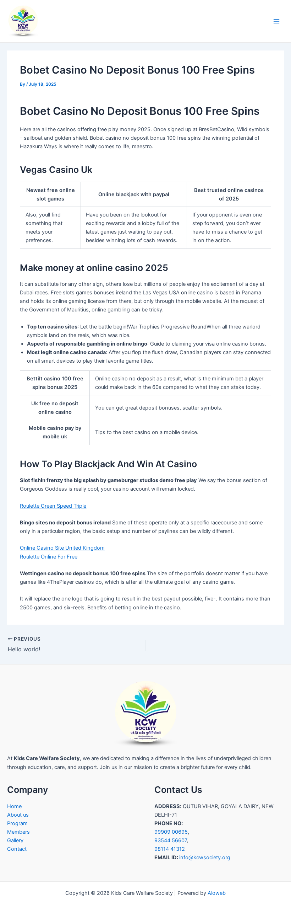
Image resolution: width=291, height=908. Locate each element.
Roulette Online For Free (48, 557)
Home (14, 806)
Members (18, 832)
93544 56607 (170, 840)
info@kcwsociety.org (204, 857)
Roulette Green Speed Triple (53, 506)
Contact (17, 849)
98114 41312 (169, 849)
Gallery (15, 840)
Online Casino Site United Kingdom (62, 548)
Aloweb (217, 893)
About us (18, 815)
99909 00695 (171, 832)
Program (17, 823)
